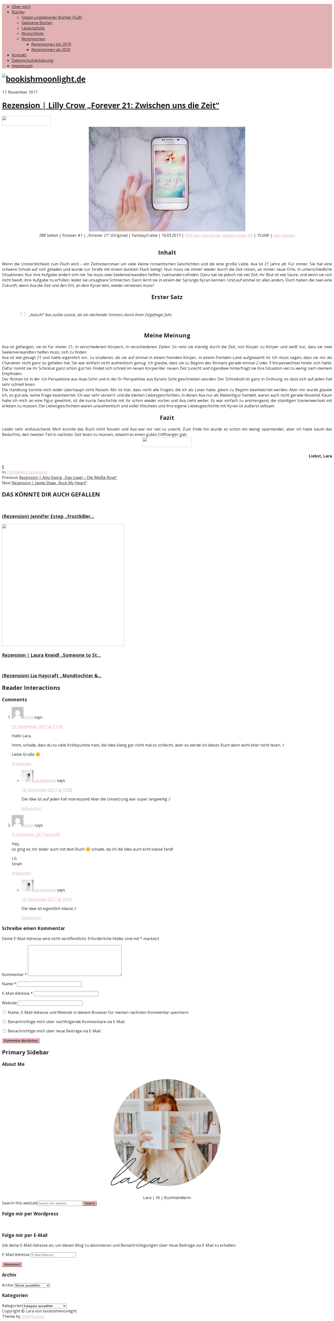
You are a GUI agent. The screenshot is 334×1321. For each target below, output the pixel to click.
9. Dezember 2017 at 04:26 (36, 834)
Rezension (37, 472)
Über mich (21, 6)
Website (9, 1003)
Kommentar (14, 974)
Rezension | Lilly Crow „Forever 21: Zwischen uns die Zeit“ (110, 105)
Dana (28, 717)
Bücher (18, 12)
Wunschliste (33, 33)
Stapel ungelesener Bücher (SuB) (52, 17)
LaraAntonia (44, 780)
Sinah (28, 825)
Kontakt (19, 55)
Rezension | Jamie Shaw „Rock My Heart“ (49, 483)
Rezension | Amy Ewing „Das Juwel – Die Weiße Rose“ (68, 477)
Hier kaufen (284, 235)
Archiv (7, 1285)
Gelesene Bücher (37, 22)
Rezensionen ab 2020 (50, 49)
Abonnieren (12, 1264)
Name (9, 983)
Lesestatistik (33, 28)
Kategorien (12, 1305)
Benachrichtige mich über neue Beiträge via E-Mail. (54, 1031)
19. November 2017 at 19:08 (47, 789)
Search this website (19, 1203)
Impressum (22, 65)
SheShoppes (32, 1316)
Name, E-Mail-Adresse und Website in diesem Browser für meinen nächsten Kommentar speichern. (98, 1012)
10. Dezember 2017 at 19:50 (47, 899)
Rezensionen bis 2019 (51, 44)
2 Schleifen (16, 472)
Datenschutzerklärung (32, 60)
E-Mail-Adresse (17, 993)
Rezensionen (33, 39)
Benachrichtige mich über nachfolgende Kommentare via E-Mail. (66, 1021)
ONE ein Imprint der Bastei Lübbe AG (219, 235)
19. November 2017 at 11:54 (37, 726)
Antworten (21, 763)
